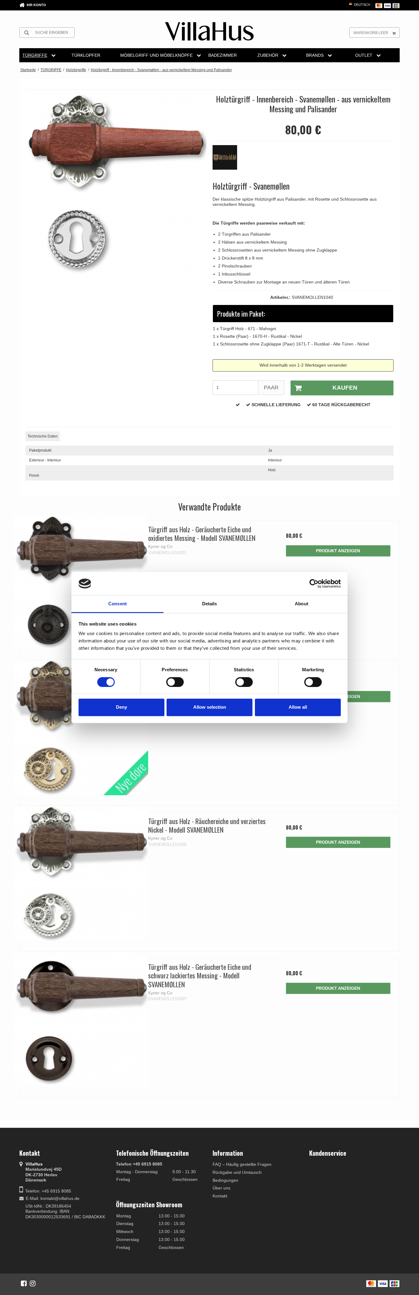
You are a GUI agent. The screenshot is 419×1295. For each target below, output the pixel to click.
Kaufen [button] (345, 387)
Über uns (221, 1187)
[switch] (175, 682)
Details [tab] (209, 604)
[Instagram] (33, 1283)
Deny (121, 707)
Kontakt (220, 1195)
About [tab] (301, 604)
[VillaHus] (209, 31)
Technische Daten (43, 436)
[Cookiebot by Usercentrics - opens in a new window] (314, 583)
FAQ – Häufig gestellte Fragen (242, 1164)
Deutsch (361, 4)
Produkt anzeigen (338, 550)
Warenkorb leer (370, 33)
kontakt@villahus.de (59, 1198)
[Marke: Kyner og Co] (228, 160)
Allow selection (209, 707)
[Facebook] (24, 1283)
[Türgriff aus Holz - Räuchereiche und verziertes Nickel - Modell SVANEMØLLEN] (80, 873)
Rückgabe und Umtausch (237, 1172)
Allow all (298, 707)
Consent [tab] (117, 604)
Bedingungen (225, 1180)
